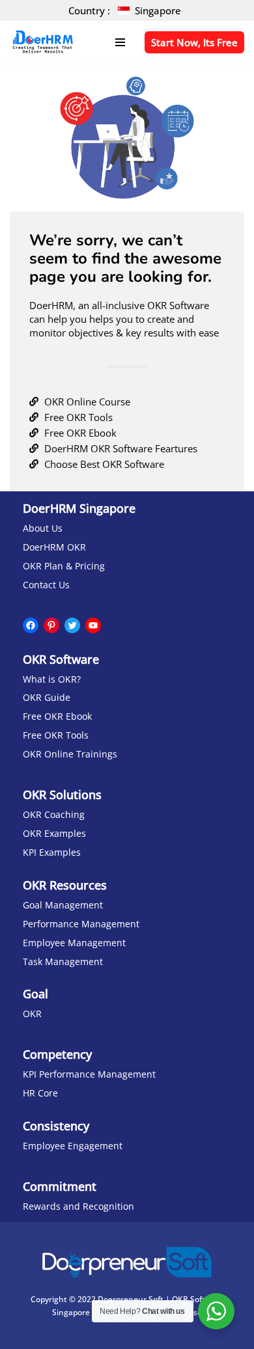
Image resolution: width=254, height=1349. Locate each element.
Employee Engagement (72, 1146)
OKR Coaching (54, 815)
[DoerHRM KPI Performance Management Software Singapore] (42, 42)
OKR (32, 1014)
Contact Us (46, 585)
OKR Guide (46, 697)
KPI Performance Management (89, 1074)
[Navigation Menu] (120, 42)
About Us (43, 528)
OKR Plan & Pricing (64, 566)
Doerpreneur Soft (130, 1299)
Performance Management (81, 924)
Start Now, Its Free (194, 42)
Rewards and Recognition (78, 1206)
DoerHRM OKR (54, 547)
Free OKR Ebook (57, 716)
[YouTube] (93, 625)
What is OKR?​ (52, 679)
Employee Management (74, 943)
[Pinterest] (51, 625)
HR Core (40, 1093)
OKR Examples (54, 833)
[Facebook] (30, 625)
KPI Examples (52, 852)
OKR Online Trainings (70, 754)
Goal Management (63, 905)
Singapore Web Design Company (127, 1324)
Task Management (63, 962)
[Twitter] (72, 625)
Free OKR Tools (56, 735)
